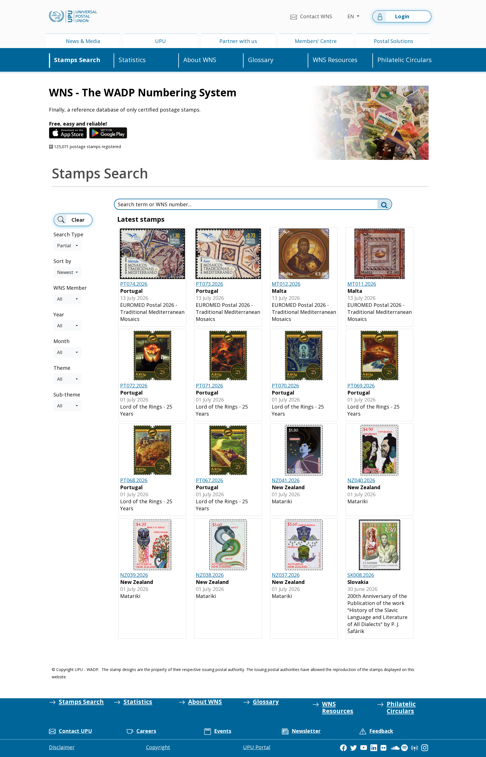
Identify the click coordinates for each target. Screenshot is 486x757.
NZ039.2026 (134, 575)
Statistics (132, 59)
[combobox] (67, 245)
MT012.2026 (286, 283)
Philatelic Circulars (404, 59)
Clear (78, 219)
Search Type (68, 234)
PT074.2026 (133, 283)
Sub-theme (66, 394)
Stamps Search (77, 59)
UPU (160, 41)
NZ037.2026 (286, 575)
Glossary (260, 59)
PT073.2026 (209, 283)
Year (58, 314)
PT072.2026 (133, 385)
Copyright (158, 747)
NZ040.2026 (361, 480)
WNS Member (70, 287)
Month (61, 341)
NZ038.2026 (210, 575)
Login (402, 16)
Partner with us (238, 41)
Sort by (62, 261)
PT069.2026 (361, 385)
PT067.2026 (209, 480)
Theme (61, 367)
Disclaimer (62, 747)
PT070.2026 (285, 385)
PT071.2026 (209, 385)
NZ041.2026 (286, 480)
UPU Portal (256, 747)
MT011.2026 (361, 283)
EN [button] (351, 16)
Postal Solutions (393, 41)
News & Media (83, 41)
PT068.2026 (133, 480)
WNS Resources (335, 59)
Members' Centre (316, 41)
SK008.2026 (360, 575)
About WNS (199, 59)
